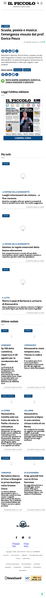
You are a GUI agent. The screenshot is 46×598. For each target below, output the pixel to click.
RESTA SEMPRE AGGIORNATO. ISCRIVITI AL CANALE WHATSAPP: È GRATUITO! (23, 81)
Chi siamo (6, 555)
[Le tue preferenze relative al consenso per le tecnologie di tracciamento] (42, 594)
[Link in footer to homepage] (23, 524)
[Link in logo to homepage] (21, 3)
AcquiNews (8, 567)
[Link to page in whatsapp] (13, 51)
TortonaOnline (37, 567)
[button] (38, 3)
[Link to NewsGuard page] (14, 578)
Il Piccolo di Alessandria (12, 564)
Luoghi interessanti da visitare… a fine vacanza (21, 197)
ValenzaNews (23, 570)
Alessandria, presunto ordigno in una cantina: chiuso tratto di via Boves (34, 420)
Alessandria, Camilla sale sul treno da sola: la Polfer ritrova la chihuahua (10, 420)
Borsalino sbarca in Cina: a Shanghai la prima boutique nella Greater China (11, 482)
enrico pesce (18, 70)
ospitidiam (27, 70)
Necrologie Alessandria (36, 555)
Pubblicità (24, 555)
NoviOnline (37, 564)
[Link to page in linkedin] (9, 51)
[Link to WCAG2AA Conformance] (32, 578)
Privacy (18, 558)
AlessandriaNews (26, 564)
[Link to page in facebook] (2, 51)
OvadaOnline (27, 567)
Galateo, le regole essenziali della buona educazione (20, 249)
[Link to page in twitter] (6, 51)
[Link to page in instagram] (29, 537)
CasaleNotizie (17, 567)
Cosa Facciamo (15, 555)
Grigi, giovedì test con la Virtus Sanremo (33, 478)
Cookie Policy (26, 558)
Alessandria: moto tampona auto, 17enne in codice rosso (34, 353)
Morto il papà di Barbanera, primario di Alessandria (22, 302)
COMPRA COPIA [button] (23, 138)
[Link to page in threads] (16, 51)
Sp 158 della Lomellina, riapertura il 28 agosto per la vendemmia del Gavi (9, 356)
